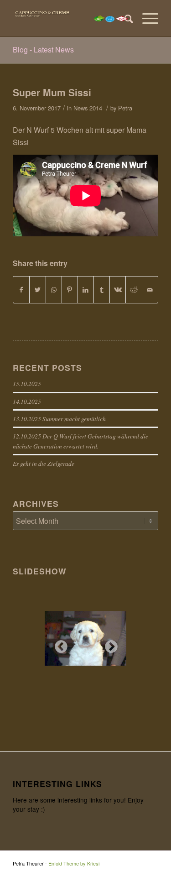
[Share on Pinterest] (70, 289)
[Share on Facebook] (21, 289)
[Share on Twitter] (37, 289)
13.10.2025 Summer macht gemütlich (59, 418)
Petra (125, 108)
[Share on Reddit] (133, 289)
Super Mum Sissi (52, 92)
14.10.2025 (27, 401)
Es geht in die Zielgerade (43, 463)
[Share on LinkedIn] (85, 289)
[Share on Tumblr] (101, 289)
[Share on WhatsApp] (54, 289)
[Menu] (145, 18)
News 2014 (87, 108)
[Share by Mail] (150, 289)
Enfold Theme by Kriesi (73, 863)
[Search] (124, 18)
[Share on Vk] (117, 289)
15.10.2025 (27, 383)
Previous (58, 644)
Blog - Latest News (43, 49)
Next (108, 644)
